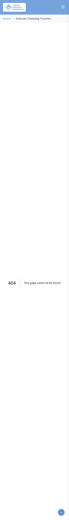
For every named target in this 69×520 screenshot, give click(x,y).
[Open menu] (63, 7)
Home (7, 18)
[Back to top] (61, 512)
